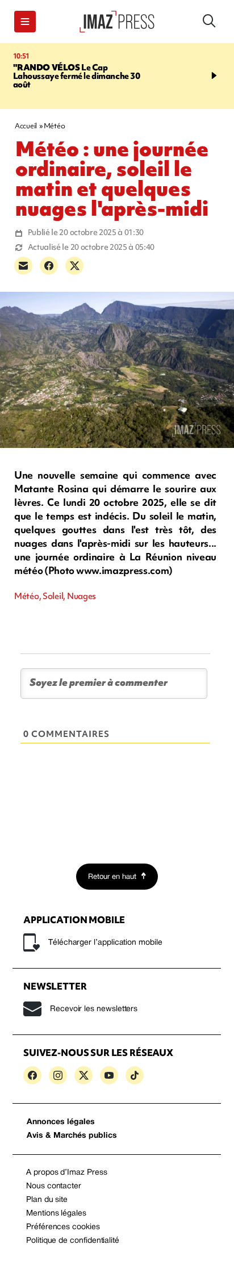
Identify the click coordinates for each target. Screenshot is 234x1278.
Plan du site (47, 1200)
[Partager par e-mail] (23, 266)
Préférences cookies (63, 1227)
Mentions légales (56, 1213)
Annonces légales (61, 1122)
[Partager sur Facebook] (49, 266)
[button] (25, 21)
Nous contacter (53, 1186)
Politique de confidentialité (72, 1241)
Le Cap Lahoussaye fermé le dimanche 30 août (75, 76)
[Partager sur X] (74, 266)
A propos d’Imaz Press (66, 1172)
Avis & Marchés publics (72, 1135)
